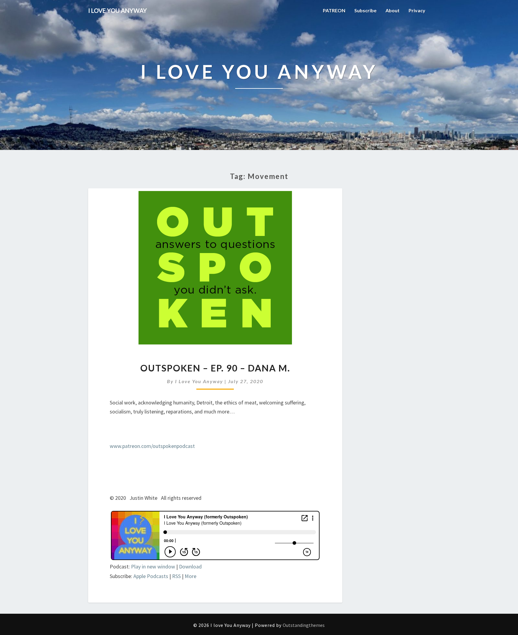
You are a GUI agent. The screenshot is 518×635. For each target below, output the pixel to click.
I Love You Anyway (199, 381)
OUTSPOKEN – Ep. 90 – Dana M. (215, 367)
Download (190, 566)
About (393, 10)
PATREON (334, 10)
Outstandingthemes (304, 625)
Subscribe (365, 10)
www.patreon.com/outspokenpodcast (152, 446)
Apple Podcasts (150, 576)
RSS (176, 576)
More (190, 576)
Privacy (417, 10)
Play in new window (153, 566)
